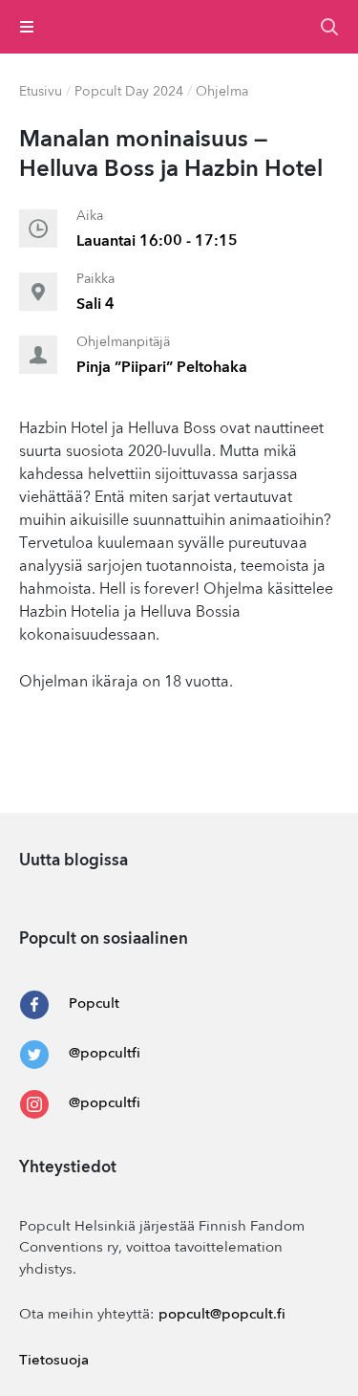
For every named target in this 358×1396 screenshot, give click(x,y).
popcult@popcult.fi (221, 1315)
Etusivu (40, 91)
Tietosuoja (54, 1361)
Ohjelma (222, 91)
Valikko (27, 26)
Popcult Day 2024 (128, 91)
